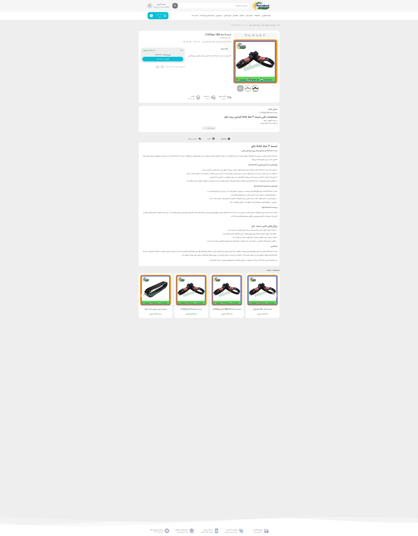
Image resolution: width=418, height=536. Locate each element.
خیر (158, 67)
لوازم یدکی (249, 15)
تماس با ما (195, 15)
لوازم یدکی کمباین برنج (268, 25)
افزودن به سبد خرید (163, 58)
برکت (184, 41)
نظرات (209, 139)
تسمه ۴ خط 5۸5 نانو (271, 151)
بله (162, 67)
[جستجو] (175, 5)
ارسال (260, 35)
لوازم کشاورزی (266, 15)
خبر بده (257, 35)
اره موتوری (219, 15)
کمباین (190, 56)
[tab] (225, 138)
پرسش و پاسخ (192, 139)
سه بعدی (246, 35)
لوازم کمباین (227, 15)
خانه (278, 25)
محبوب (264, 35)
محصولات (257, 15)
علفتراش (235, 15)
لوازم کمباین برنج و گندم (207, 15)
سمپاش (241, 15)
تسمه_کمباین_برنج (198, 56)
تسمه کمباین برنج (255, 25)
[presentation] (237, 61)
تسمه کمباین (209, 56)
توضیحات (224, 139)
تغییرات (249, 35)
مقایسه (253, 35)
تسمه (221, 56)
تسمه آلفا (216, 56)
